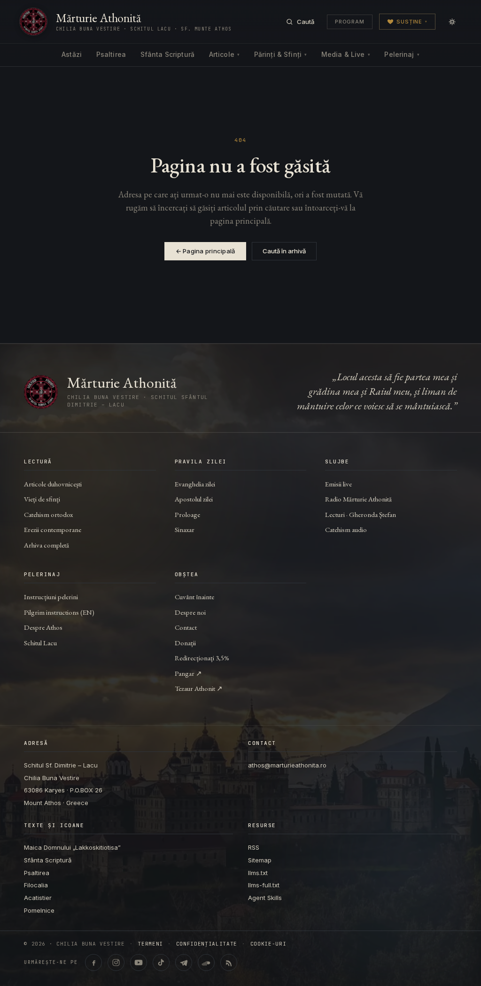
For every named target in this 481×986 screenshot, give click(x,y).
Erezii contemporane (52, 529)
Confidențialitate (206, 944)
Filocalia (36, 885)
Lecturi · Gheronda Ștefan (360, 514)
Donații (185, 642)
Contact (186, 627)
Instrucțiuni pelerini (51, 596)
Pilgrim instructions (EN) (59, 612)
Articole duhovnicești (53, 483)
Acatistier (38, 897)
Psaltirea (111, 54)
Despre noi (190, 612)
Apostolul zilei (194, 498)
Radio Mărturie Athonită (358, 498)
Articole (224, 54)
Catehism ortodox (48, 514)
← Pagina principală (205, 251)
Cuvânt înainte (194, 596)
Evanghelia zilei (195, 483)
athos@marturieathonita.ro (287, 765)
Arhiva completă (46, 544)
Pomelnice (39, 910)
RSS (253, 847)
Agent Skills (265, 897)
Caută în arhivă (284, 251)
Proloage (187, 514)
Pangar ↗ (188, 673)
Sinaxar (184, 529)
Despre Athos (43, 627)
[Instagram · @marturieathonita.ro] (116, 962)
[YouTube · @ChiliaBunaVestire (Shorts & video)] (138, 962)
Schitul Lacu (40, 642)
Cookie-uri (268, 944)
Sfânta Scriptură (167, 54)
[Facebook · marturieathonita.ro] (93, 962)
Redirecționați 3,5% (202, 657)
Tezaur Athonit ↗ (199, 688)
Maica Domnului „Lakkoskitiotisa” (72, 847)
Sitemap (260, 860)
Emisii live (338, 483)
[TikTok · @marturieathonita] (161, 962)
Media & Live (345, 54)
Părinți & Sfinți (280, 54)
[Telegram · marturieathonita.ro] (183, 962)
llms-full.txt (263, 885)
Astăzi (72, 54)
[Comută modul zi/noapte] (452, 22)
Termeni (150, 944)
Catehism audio (346, 529)
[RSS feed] (228, 962)
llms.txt (258, 872)
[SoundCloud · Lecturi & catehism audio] (206, 962)
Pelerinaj (401, 54)
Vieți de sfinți (42, 498)
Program (350, 21)
